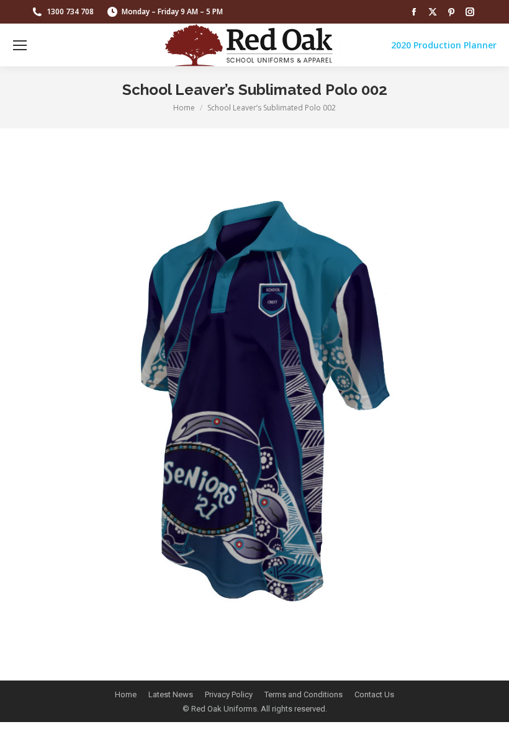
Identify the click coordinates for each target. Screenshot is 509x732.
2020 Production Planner (444, 45)
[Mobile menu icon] (19, 45)
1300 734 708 (70, 11)
